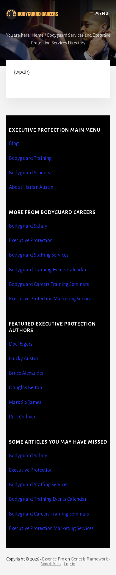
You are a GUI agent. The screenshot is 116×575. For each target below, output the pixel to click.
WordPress (51, 563)
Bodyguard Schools (29, 172)
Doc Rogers (20, 344)
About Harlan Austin (31, 187)
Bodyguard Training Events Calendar (48, 270)
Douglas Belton (25, 387)
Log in (69, 563)
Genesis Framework (89, 559)
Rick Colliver (22, 417)
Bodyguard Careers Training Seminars (49, 284)
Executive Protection (31, 240)
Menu (102, 14)
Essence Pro (53, 559)
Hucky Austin (23, 358)
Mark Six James (25, 402)
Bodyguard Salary (28, 226)
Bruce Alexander (26, 373)
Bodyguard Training (30, 158)
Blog (14, 143)
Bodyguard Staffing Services (38, 255)
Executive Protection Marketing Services (51, 299)
